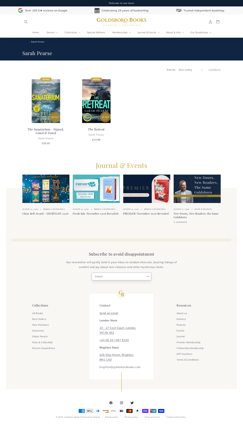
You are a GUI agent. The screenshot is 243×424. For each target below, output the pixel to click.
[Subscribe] (147, 276)
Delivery (181, 319)
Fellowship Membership (190, 348)
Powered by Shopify (90, 417)
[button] (26, 21)
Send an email (109, 313)
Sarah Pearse (37, 41)
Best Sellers (39, 319)
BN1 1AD (106, 359)
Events (180, 330)
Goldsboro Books (72, 417)
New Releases (40, 324)
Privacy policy (131, 417)
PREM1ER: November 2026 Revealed (146, 213)
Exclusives (38, 330)
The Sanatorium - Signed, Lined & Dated (46, 133)
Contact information (175, 417)
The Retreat (96, 131)
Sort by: (171, 69)
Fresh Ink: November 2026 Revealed (95, 213)
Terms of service (152, 417)
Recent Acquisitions (43, 348)
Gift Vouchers (184, 353)
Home (25, 41)
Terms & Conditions (188, 359)
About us (182, 313)
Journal (181, 336)
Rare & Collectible (42, 342)
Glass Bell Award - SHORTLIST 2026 (45, 213)
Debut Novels (40, 336)
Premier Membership (188, 342)
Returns (181, 324)
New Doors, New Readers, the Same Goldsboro (196, 215)
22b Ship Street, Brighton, (117, 354)
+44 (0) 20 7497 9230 (114, 340)
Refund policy (111, 417)
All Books (37, 313)
